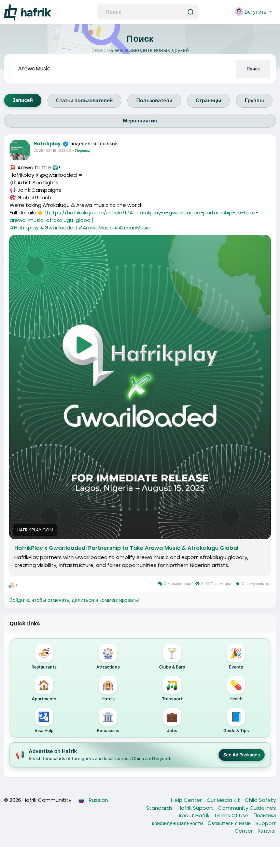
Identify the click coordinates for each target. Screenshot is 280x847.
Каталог (266, 830)
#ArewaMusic (95, 227)
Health (236, 690)
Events (236, 658)
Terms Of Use (232, 815)
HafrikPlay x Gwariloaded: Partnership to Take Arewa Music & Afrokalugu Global (126, 548)
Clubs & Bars (172, 658)
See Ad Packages (241, 754)
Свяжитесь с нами (230, 823)
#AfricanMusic (132, 227)
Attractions (108, 658)
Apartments (44, 690)
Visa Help (44, 722)
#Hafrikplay (24, 227)
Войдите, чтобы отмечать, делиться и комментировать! (74, 600)
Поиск (253, 69)
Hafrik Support (196, 807)
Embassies (108, 722)
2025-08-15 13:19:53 (52, 150)
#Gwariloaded (58, 227)
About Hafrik (194, 815)
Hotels (108, 690)
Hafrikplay (47, 143)
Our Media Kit (224, 800)
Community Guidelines (247, 807)
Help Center (187, 800)
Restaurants (44, 658)
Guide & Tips (236, 722)
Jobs (172, 722)
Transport (172, 690)
